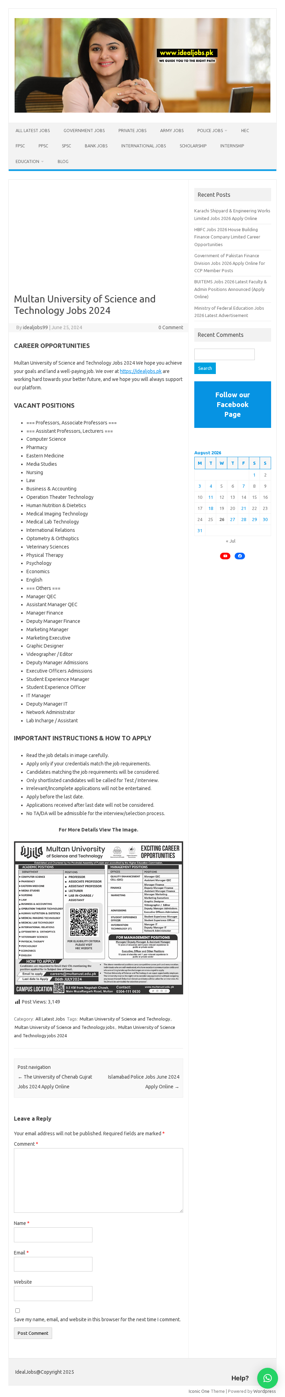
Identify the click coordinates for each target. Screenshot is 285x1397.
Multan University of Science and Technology (125, 1018)
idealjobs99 (35, 327)
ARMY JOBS (172, 130)
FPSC (20, 146)
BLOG (63, 161)
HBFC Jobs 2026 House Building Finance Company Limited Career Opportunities (227, 237)
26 (221, 519)
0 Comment (170, 327)
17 (199, 508)
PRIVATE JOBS (132, 130)
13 (232, 497)
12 (221, 497)
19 (221, 508)
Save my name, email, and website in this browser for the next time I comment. (97, 1319)
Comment (26, 1144)
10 (199, 497)
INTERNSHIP (232, 146)
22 (254, 508)
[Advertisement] (98, 241)
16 (265, 497)
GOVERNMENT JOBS (84, 130)
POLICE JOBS (210, 130)
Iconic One (199, 1391)
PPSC (43, 146)
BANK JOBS (96, 146)
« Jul (230, 541)
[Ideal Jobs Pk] (142, 111)
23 (265, 508)
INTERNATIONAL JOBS (143, 146)
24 (199, 519)
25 (210, 519)
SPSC (66, 146)
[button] (267, 1378)
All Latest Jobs (33, 130)
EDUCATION (27, 161)
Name (22, 1223)
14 (243, 497)
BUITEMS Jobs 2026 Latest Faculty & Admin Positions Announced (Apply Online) (230, 289)
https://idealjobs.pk (141, 371)
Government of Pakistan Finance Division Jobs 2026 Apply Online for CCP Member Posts (229, 263)
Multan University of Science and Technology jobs (65, 1027)
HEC (245, 130)
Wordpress (264, 1391)
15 (254, 497)
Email (21, 1253)
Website (23, 1282)
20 (232, 508)
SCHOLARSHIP (193, 146)
